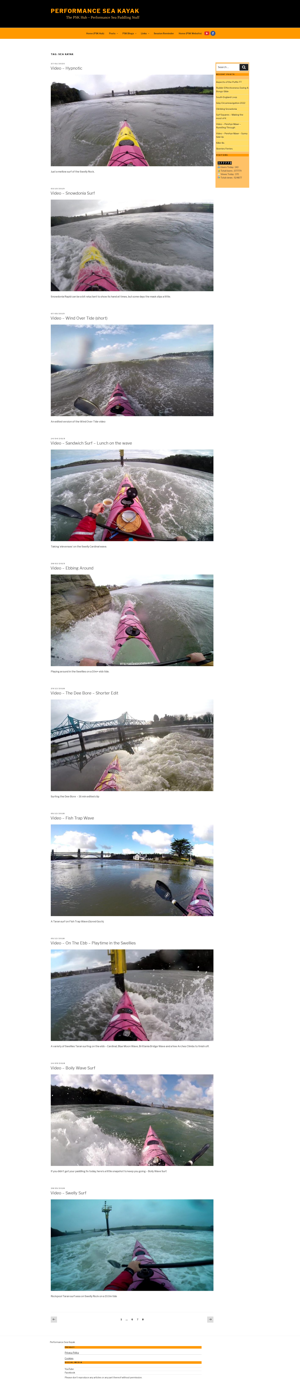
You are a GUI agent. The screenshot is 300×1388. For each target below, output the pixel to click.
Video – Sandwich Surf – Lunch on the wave (91, 443)
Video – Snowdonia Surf (72, 193)
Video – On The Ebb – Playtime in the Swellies (93, 943)
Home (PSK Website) (190, 33)
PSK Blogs (128, 33)
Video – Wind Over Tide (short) (79, 318)
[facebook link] (213, 33)
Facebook (70, 1372)
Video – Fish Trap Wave (72, 818)
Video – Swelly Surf (68, 1192)
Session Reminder (164, 33)
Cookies (69, 1358)
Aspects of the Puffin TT (229, 82)
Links (144, 33)
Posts (112, 33)
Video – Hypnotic (66, 68)
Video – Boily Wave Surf (72, 1067)
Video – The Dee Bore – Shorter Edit (84, 693)
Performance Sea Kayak (95, 11)
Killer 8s (220, 143)
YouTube (69, 1369)
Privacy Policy (72, 1352)
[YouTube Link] (207, 33)
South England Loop (226, 97)
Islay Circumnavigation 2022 (230, 103)
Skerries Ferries (224, 148)
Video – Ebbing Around (71, 568)
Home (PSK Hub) (95, 33)
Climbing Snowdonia (226, 109)
